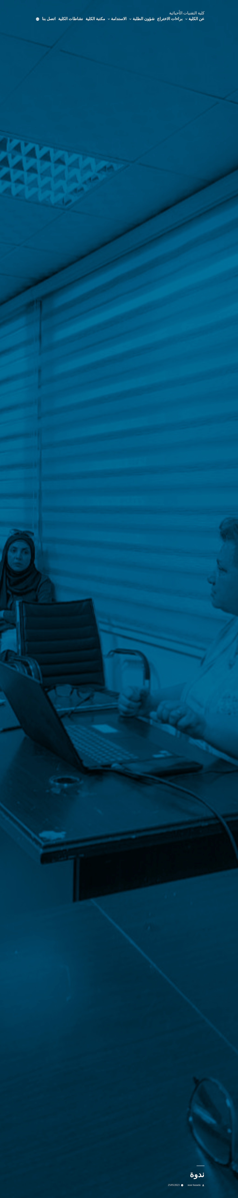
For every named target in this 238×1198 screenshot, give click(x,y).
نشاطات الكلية (70, 18)
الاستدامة (119, 18)
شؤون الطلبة (144, 18)
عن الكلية (196, 18)
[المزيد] (38, 19)
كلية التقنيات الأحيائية (186, 13)
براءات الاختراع (170, 18)
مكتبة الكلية (95, 18)
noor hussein (194, 1185)
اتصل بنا (49, 18)
